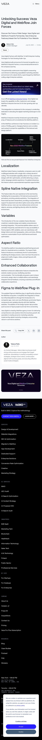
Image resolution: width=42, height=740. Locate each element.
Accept (21, 726)
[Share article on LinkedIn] (39, 331)
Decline (21, 732)
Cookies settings (21, 721)
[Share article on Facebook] (34, 331)
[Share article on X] (29, 331)
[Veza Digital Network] (5, 4)
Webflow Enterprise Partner (18, 99)
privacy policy (21, 705)
